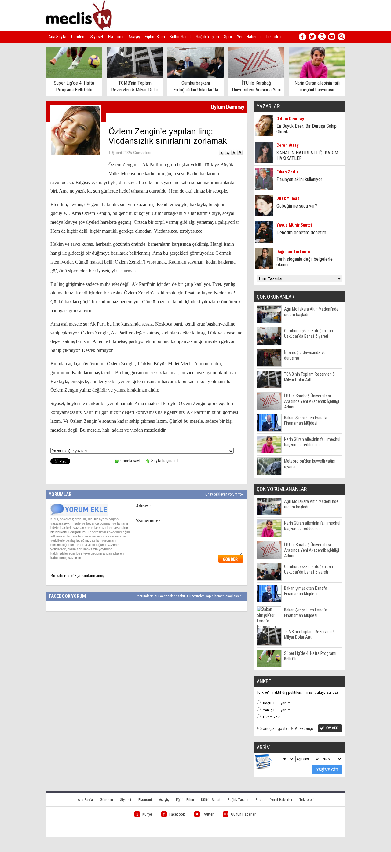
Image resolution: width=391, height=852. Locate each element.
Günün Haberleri (244, 814)
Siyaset (96, 36)
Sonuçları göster (274, 728)
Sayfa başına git (164, 460)
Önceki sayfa (131, 460)
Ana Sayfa (57, 36)
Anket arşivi (305, 728)
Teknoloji (273, 36)
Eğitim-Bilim (155, 36)
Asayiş (134, 36)
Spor (228, 36)
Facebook (177, 814)
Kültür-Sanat (180, 36)
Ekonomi (115, 36)
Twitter (208, 814)
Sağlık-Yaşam (207, 36)
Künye (147, 814)
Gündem (78, 36)
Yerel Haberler (249, 36)
